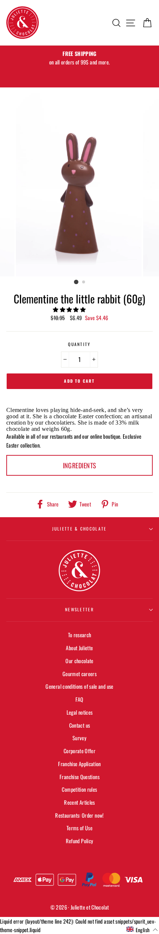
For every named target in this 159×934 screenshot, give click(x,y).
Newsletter (79, 609)
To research (79, 635)
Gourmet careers (79, 674)
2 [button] (84, 282)
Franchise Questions (79, 777)
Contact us (79, 725)
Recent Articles (79, 802)
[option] (79, 57)
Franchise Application (79, 764)
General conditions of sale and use (79, 686)
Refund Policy (80, 841)
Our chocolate (79, 661)
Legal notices (80, 712)
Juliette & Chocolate (79, 528)
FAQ (79, 699)
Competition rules (79, 789)
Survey (79, 738)
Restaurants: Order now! (79, 815)
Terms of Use (79, 828)
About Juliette (79, 648)
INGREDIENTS (80, 465)
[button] (70, 309)
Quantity (79, 344)
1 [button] (76, 282)
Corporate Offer (79, 751)
